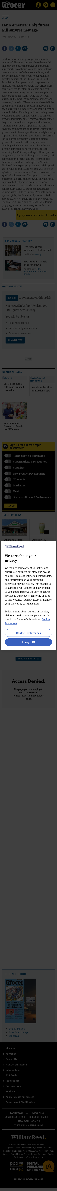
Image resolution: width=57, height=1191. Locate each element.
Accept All (28, 642)
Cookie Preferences (28, 633)
